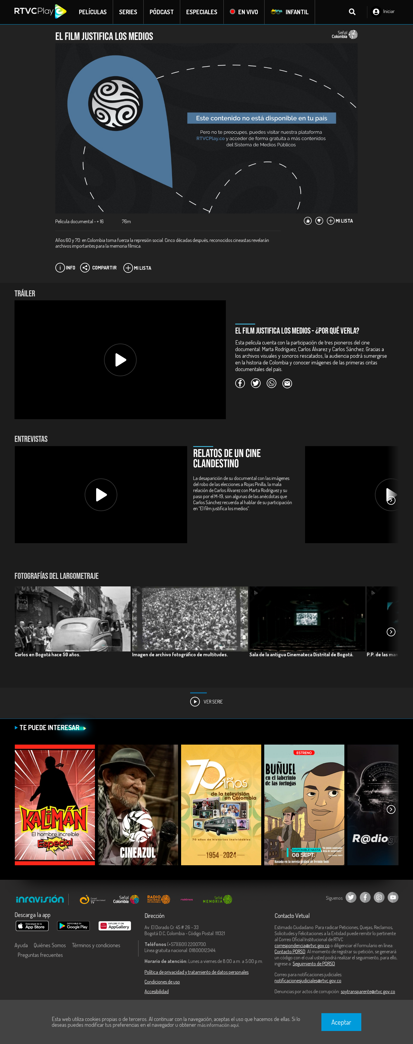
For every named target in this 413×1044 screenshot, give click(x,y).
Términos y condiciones (96, 945)
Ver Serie (213, 702)
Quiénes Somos (50, 945)
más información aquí (218, 1025)
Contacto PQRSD (290, 951)
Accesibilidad (157, 991)
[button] (390, 500)
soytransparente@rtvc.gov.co (368, 991)
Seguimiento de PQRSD (314, 964)
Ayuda (21, 945)
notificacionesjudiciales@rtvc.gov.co (308, 980)
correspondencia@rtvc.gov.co (302, 945)
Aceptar (341, 1022)
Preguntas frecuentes (40, 954)
